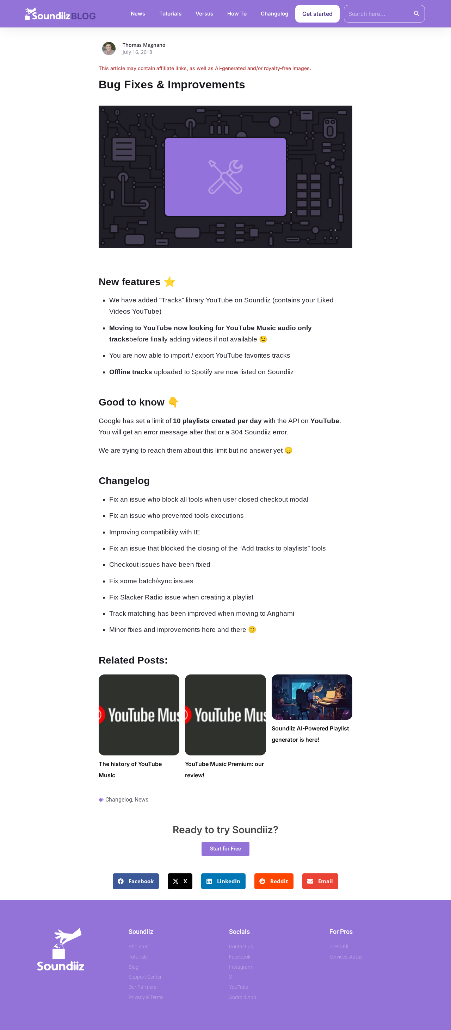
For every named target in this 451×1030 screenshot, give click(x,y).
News (138, 13)
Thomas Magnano (144, 45)
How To (237, 13)
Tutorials (170, 13)
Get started (317, 13)
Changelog (274, 13)
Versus (204, 13)
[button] (136, 881)
